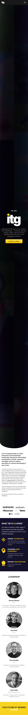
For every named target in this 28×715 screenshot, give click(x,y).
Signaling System (11, 480)
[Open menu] (24, 2)
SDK (8, 470)
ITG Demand (22, 475)
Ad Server (5, 483)
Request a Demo (14, 241)
